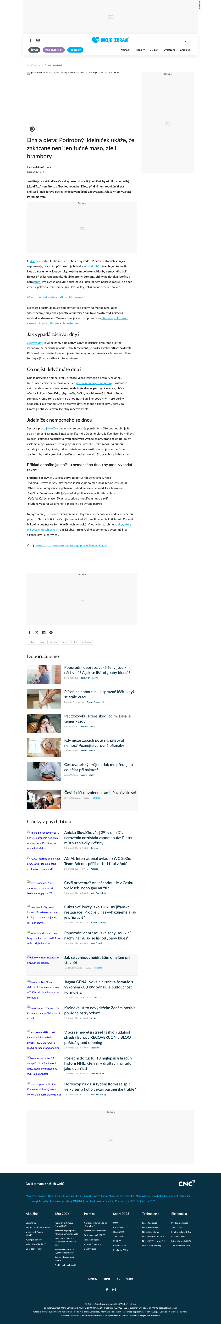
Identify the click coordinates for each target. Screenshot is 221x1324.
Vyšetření (169, 50)
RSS (118, 1279)
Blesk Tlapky (55, 1196)
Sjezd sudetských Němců (95, 1231)
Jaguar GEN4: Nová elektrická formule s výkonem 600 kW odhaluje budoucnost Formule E (98, 987)
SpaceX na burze (149, 1223)
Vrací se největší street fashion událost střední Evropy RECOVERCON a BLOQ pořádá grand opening (97, 1037)
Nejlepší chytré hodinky (153, 1237)
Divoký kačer (90, 1249)
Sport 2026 (121, 1214)
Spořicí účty (176, 1228)
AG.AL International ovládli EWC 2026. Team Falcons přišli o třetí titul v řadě (97, 861)
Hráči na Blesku (73, 1196)
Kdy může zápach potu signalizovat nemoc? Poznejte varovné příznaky (94, 743)
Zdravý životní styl (53, 65)
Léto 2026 (62, 1214)
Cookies (163, 1312)
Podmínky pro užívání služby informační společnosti (97, 1312)
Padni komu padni (92, 1240)
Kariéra (129, 1279)
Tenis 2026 (118, 1237)
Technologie (150, 1214)
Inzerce (106, 1279)
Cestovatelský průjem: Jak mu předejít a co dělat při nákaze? (98, 767)
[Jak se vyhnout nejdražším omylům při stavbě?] (44, 964)
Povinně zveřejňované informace (145, 1316)
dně (32, 261)
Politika (89, 1214)
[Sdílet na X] (36, 632)
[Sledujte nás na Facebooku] (30, 40)
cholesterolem (71, 323)
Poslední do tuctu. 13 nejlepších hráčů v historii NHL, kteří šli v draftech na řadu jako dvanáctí (98, 1063)
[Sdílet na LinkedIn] (43, 632)
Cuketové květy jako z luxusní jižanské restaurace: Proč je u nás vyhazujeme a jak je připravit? (100, 912)
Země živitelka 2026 (180, 1246)
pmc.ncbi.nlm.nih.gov (93, 545)
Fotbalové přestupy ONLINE (66, 1201)
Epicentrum (31, 1223)
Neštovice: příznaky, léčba (38, 1228)
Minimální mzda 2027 (181, 1241)
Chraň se (185, 50)
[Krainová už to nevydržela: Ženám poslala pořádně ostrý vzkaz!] (44, 1015)
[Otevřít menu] (191, 40)
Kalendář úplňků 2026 (36, 1244)
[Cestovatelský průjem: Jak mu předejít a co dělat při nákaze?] (44, 771)
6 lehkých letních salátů (65, 1265)
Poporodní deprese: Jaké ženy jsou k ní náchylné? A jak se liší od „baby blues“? (97, 670)
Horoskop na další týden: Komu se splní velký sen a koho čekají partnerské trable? (100, 1086)
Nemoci (125, 50)
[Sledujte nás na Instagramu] (38, 40)
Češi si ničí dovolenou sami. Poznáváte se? (100, 793)
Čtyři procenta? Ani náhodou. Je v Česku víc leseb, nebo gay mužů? (98, 885)
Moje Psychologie (36, 1196)
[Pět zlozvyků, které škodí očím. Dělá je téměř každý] (44, 723)
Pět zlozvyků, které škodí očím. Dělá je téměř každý (97, 718)
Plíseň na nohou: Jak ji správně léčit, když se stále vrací (99, 694)
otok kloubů (91, 266)
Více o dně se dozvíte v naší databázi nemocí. (56, 297)
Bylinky (154, 50)
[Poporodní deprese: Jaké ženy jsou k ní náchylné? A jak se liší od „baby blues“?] (44, 674)
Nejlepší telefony (150, 1228)
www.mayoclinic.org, (66, 545)
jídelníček (52, 428)
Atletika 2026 (119, 1246)
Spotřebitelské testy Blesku (118, 1196)
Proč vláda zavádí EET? (94, 1235)
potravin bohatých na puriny (94, 383)
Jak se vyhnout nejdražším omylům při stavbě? (97, 960)
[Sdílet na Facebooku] (29, 632)
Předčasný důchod (179, 1223)
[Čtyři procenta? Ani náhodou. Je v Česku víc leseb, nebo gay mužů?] (44, 890)
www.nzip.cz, (43, 545)
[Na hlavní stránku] (110, 40)
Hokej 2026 (118, 1232)
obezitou (107, 318)
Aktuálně (32, 1214)
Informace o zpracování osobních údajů (140, 1312)
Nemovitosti (143, 1196)
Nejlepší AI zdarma (150, 1232)
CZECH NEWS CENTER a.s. (123, 1304)
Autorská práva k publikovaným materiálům (52, 1312)
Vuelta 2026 (148, 1201)
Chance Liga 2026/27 (127, 1201)
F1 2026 (117, 1241)
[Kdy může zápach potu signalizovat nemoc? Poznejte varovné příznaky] (44, 747)
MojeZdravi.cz (33, 65)
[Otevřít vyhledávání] (184, 40)
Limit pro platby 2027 (181, 1232)
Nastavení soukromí (178, 1312)
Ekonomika (179, 1214)
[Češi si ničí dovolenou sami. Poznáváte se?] (44, 799)
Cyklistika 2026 (120, 1250)
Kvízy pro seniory (34, 1240)
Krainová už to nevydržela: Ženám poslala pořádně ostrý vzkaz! (100, 1010)
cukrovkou (120, 318)
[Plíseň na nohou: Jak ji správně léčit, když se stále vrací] (44, 699)
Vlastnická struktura (70, 1316)
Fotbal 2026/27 (120, 1228)
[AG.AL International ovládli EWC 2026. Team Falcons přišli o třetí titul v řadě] (44, 865)
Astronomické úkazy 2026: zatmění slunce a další (65, 1242)
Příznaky (140, 50)
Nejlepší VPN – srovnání (153, 1241)
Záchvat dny (35, 343)
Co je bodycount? (34, 1249)
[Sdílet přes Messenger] (51, 632)
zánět (36, 282)
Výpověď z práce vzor (94, 1244)
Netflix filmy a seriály (151, 1246)
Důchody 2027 (178, 1237)
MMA (115, 1223)
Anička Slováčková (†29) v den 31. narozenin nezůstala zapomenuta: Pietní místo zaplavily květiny (98, 838)
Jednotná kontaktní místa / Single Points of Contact (104, 1316)
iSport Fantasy (92, 1196)
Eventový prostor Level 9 (98, 1201)
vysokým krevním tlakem (43, 323)
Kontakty (92, 1279)
